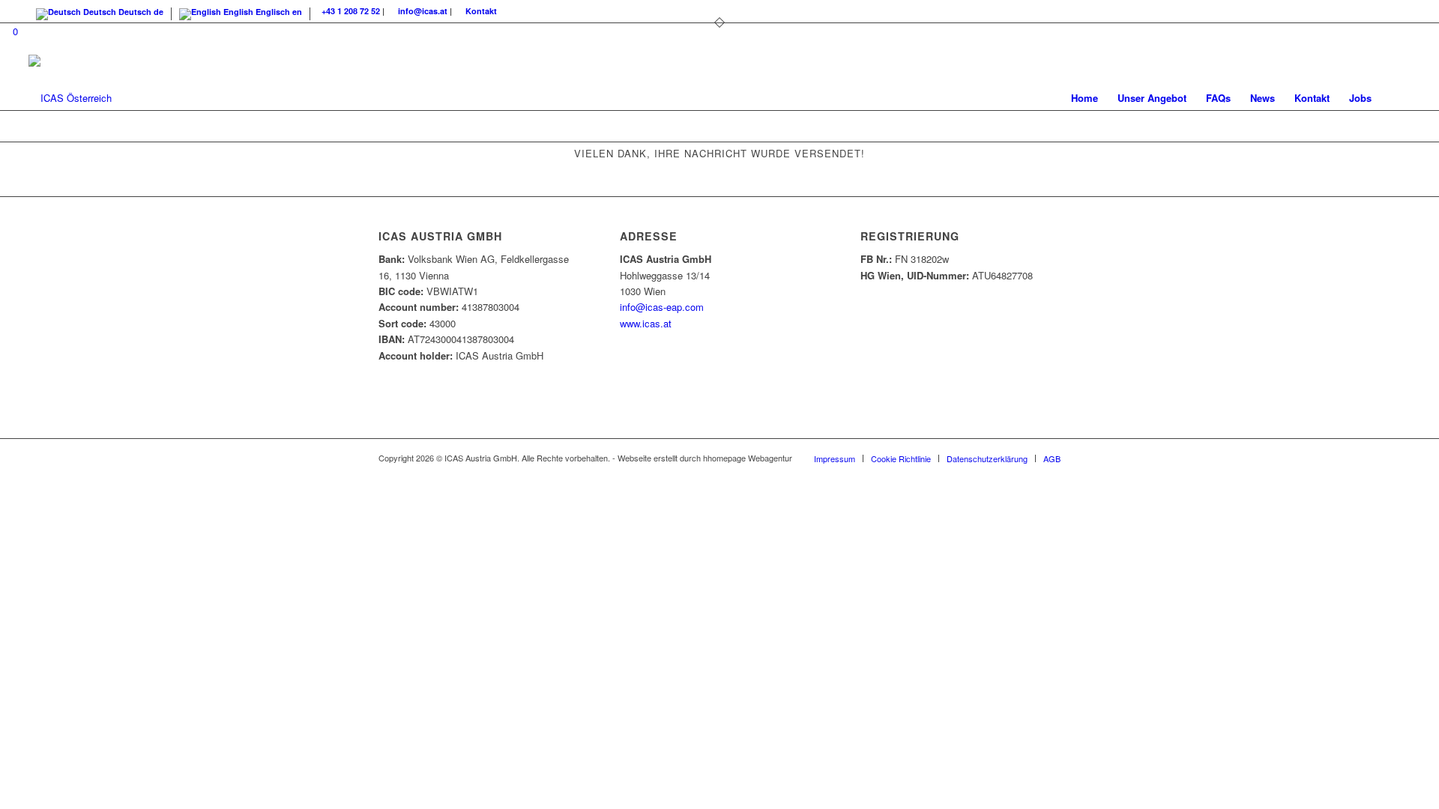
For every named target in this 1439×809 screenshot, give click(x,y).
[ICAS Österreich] (70, 98)
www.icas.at (646, 323)
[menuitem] (1084, 98)
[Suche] (1396, 98)
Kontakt (481, 10)
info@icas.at (422, 10)
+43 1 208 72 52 (351, 10)
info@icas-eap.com (662, 307)
